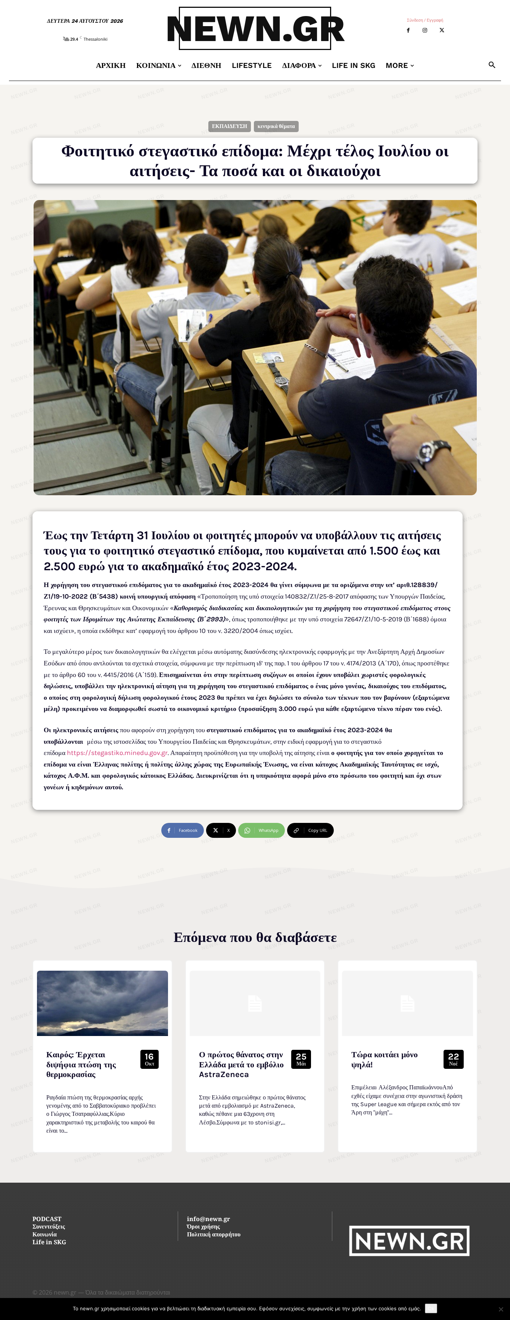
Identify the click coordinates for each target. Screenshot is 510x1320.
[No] (500, 1309)
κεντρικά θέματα (276, 126)
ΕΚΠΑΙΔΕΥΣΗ (229, 126)
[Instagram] (425, 30)
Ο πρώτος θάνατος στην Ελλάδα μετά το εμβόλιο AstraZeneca (241, 1064)
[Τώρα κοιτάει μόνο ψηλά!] (407, 1003)
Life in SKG (49, 1243)
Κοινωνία (44, 1235)
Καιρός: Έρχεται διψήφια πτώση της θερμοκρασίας (81, 1064)
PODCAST (46, 1220)
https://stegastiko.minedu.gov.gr (117, 753)
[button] (492, 65)
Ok (431, 1308)
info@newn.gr (208, 1220)
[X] (441, 30)
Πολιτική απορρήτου (213, 1235)
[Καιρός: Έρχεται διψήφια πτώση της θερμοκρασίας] (102, 1003)
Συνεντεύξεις (48, 1227)
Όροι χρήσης (203, 1227)
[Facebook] (408, 30)
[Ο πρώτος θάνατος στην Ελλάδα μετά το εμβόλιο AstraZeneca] (255, 1003)
